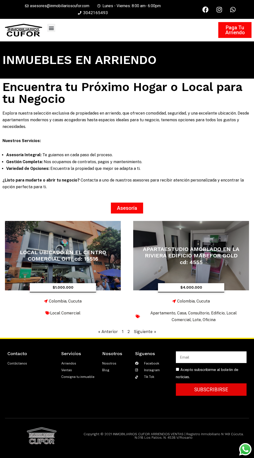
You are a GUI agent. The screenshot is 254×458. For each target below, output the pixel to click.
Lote (196, 319)
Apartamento (162, 313)
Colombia (57, 301)
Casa (181, 313)
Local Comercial (65, 313)
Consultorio (198, 313)
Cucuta (75, 301)
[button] (51, 28)
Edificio (218, 313)
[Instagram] (219, 9)
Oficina (209, 319)
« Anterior (108, 331)
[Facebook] (205, 9)
